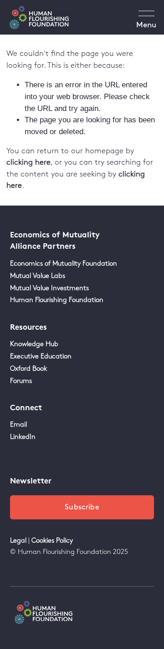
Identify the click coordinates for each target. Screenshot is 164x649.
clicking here (28, 162)
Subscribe (82, 507)
